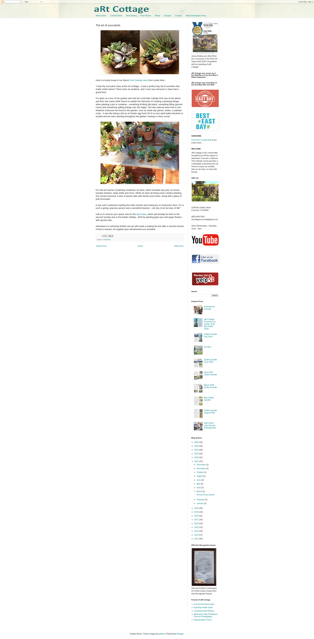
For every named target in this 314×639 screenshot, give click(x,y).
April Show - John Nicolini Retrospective (210, 425)
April (199, 488)
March (200, 491)
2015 (196, 527)
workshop (106, 239)
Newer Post (101, 246)
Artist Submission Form (196, 16)
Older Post (178, 246)
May (199, 484)
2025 (196, 446)
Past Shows (146, 16)
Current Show (116, 16)
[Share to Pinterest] (112, 236)
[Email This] (103, 236)
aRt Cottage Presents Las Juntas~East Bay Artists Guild (209, 324)
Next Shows (131, 16)
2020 (196, 508)
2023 (196, 454)
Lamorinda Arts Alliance (204, 611)
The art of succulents (205, 495)
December (201, 465)
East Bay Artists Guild (203, 607)
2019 (196, 512)
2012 (196, 539)
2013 (196, 535)
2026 (196, 442)
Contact (178, 16)
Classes (167, 16)
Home (140, 246)
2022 (196, 457)
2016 (196, 523)
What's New (101, 16)
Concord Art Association (204, 604)
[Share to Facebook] (110, 236)
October (200, 472)
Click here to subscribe (201, 140)
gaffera (162, 634)
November (201, 468)
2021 (196, 461)
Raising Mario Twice (203, 620)
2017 (196, 520)
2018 (196, 516)
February (201, 500)
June (199, 480)
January (200, 503)
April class (141, 214)
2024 (196, 450)
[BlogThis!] (105, 236)
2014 (196, 531)
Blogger (180, 634)
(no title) (207, 347)
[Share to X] (107, 236)
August (200, 476)
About (157, 16)
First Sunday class (139, 80)
